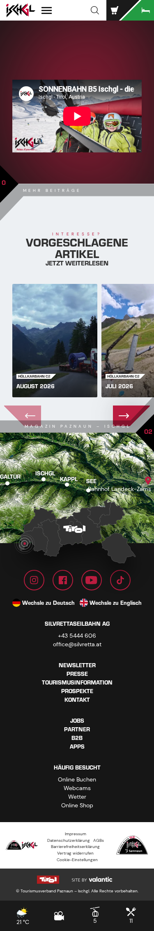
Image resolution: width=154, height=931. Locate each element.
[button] (95, 10)
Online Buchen (77, 779)
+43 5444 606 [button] (77, 635)
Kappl (69, 479)
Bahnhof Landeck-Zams (119, 489)
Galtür (10, 476)
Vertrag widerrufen (75, 853)
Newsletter (77, 665)
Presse (77, 674)
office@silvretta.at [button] (77, 644)
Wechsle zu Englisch (116, 603)
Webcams (77, 788)
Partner (77, 729)
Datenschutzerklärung (68, 840)
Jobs (77, 721)
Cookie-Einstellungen (77, 859)
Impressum (75, 834)
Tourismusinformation (77, 683)
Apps (77, 747)
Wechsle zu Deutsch (48, 603)
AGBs (98, 840)
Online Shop (77, 805)
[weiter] (131, 416)
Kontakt (77, 700)
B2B (77, 738)
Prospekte (77, 691)
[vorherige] (22, 416)
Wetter (77, 796)
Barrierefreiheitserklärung (75, 846)
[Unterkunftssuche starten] (137, 10)
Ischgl (45, 473)
